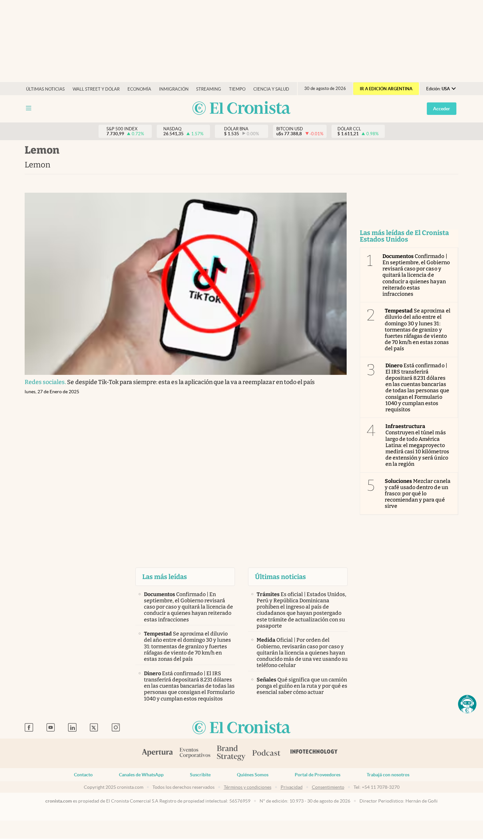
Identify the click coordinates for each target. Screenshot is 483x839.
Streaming (208, 89)
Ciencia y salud (271, 89)
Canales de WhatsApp (141, 774)
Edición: (438, 88)
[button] (467, 704)
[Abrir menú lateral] (29, 108)
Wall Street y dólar (96, 89)
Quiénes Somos (252, 774)
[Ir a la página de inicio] (241, 108)
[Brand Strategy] (231, 753)
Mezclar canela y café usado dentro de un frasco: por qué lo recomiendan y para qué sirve (417, 493)
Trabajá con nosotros (388, 774)
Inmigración (174, 89)
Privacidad (292, 787)
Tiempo (237, 89)
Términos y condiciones (247, 787)
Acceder (441, 108)
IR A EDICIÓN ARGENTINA (386, 88)
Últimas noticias (45, 89)
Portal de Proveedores (317, 774)
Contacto (83, 774)
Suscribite (200, 774)
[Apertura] (157, 753)
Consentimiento (328, 787)
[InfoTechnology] (314, 753)
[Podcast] (266, 753)
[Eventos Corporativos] (194, 753)
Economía (139, 89)
